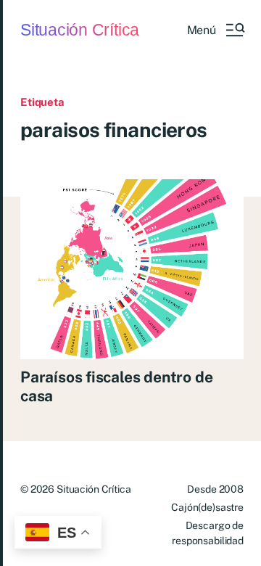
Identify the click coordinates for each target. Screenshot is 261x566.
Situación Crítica (79, 30)
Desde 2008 (215, 489)
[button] (215, 30)
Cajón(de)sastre (207, 507)
